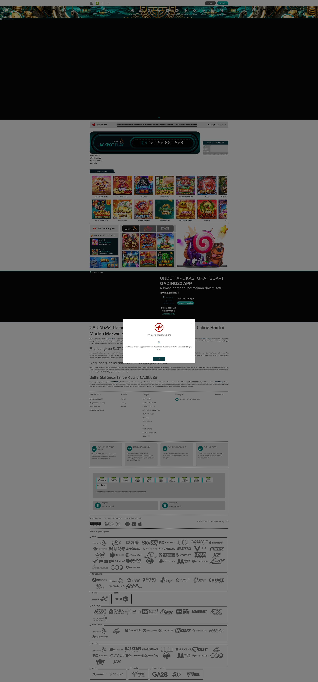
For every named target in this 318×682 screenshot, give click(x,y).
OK (159, 359)
